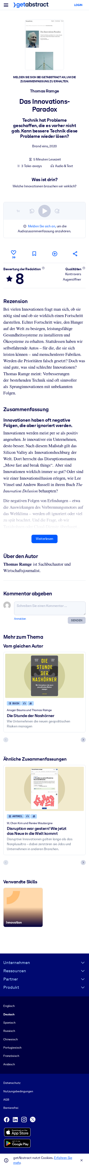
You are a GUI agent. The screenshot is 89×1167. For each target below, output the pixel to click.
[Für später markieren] (34, 253)
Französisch (11, 1055)
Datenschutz (11, 1082)
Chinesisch (10, 1039)
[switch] (44, 211)
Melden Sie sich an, (42, 226)
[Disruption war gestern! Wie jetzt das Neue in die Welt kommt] (44, 789)
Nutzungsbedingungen (18, 1091)
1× (18, 211)
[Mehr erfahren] (43, 268)
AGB (6, 1099)
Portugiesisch (12, 1047)
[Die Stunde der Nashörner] (44, 676)
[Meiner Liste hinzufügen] (55, 253)
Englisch (9, 1006)
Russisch (9, 1030)
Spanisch (9, 1022)
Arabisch (9, 1064)
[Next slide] (83, 739)
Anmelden (20, 618)
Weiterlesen (44, 539)
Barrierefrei (10, 1107)
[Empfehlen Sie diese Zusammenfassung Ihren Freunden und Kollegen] (75, 253)
